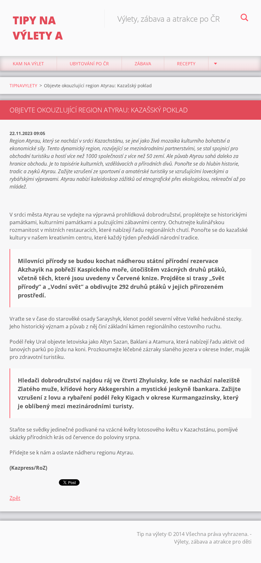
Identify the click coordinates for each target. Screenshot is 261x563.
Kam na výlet (28, 64)
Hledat (244, 18)
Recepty (186, 64)
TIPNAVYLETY (23, 85)
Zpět (15, 498)
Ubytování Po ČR (89, 64)
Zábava (143, 64)
